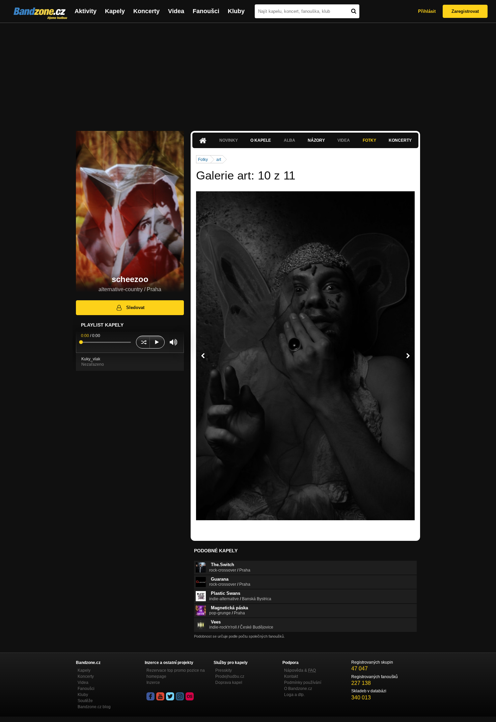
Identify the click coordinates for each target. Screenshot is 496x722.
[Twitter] (170, 696)
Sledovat (135, 307)
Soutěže (85, 700)
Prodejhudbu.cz (229, 676)
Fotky (369, 140)
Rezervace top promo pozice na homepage (175, 673)
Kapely (115, 11)
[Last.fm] (190, 696)
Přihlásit (427, 11)
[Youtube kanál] (160, 696)
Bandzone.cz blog (94, 706)
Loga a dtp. (294, 694)
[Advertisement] (248, 73)
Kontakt (291, 676)
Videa (176, 11)
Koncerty (146, 11)
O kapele (260, 140)
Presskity (223, 670)
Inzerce (153, 682)
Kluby (236, 11)
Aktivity (86, 11)
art (218, 159)
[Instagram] (180, 696)
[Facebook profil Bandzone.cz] (150, 696)
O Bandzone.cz (298, 688)
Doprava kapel (228, 682)
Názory (316, 140)
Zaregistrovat (465, 11)
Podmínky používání (302, 682)
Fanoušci (206, 11)
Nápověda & (300, 670)
